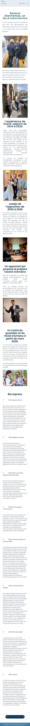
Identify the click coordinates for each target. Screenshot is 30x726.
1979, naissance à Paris (15, 400)
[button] (15, 401)
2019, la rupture (12, 674)
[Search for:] (27, 3)
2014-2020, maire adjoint (15, 632)
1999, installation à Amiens (16, 437)
